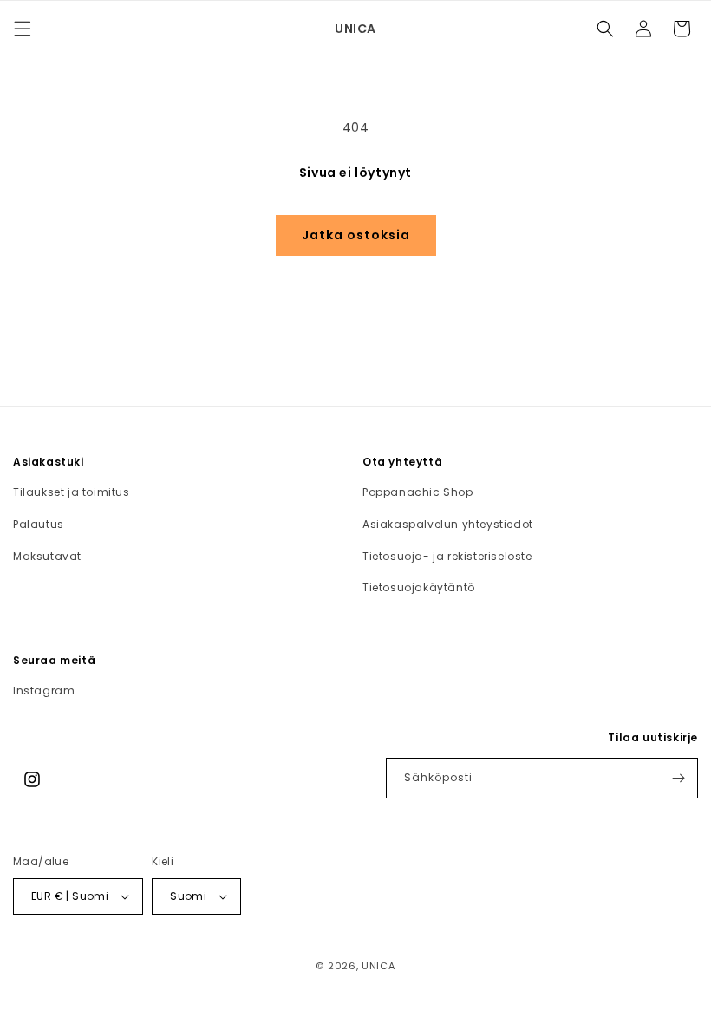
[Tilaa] (678, 778)
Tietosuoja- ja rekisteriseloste (447, 556)
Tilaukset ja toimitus (71, 492)
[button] (22, 29)
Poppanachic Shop (417, 492)
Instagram (44, 690)
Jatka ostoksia (356, 235)
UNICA (378, 966)
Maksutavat (47, 556)
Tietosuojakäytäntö (418, 587)
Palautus (38, 524)
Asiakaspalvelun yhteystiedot (447, 524)
